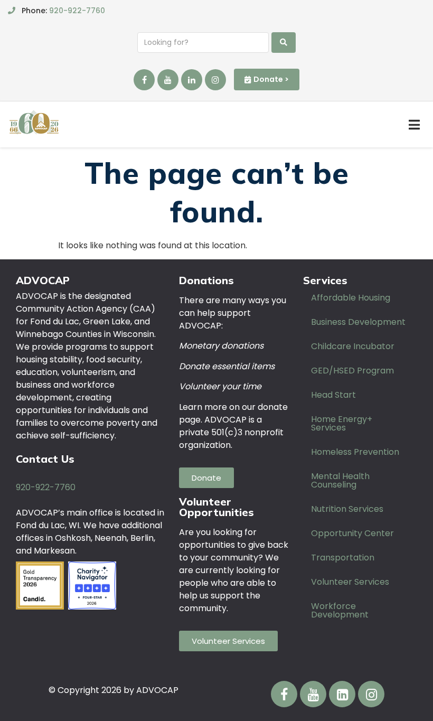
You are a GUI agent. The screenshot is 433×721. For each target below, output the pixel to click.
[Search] (283, 42)
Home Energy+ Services (341, 423)
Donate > (271, 79)
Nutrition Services (347, 509)
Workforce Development (340, 610)
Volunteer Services (350, 582)
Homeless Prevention (355, 452)
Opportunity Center (352, 533)
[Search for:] (203, 42)
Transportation (342, 557)
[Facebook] (144, 79)
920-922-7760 (77, 10)
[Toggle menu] (414, 124)
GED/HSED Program (352, 370)
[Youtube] (167, 79)
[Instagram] (215, 79)
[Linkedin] (191, 79)
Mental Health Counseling (340, 480)
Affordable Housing (350, 298)
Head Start (333, 395)
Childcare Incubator (352, 346)
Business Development (358, 322)
